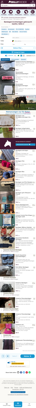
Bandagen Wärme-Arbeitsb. (24, 227)
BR (10, 31)
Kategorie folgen (18, 52)
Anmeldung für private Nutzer (18, 392)
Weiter (27, 356)
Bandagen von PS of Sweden (24, 182)
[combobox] (23, 38)
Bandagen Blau (20, 171)
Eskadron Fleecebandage (23, 314)
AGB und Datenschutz (26, 387)
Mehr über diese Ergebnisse (29, 350)
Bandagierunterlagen (22, 150)
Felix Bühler (15, 31)
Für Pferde (5, 17)
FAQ (12, 387)
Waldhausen (5, 31)
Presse (16, 387)
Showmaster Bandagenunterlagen (22, 84)
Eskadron (4, 29)
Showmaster (11, 29)
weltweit (10, 55)
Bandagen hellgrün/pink (23, 128)
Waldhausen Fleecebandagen (24, 340)
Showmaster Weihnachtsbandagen (22, 72)
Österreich (31, 96)
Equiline (27, 29)
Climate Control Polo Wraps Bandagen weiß (24, 216)
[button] (2, 2)
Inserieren (18, 404)
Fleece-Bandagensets (22, 204)
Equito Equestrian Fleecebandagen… (21, 255)
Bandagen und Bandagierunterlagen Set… (23, 116)
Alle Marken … (5, 34)
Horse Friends (23, 31)
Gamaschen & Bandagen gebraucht (17, 17)
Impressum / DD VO (18, 389)
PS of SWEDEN (20, 29)
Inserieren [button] (31, 108)
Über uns (6, 387)
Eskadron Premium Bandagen (24, 61)
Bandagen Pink (20, 161)
